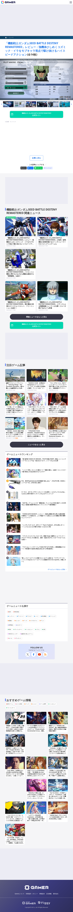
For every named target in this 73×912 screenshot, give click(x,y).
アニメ (42, 620)
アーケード (21, 616)
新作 (10, 612)
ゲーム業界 (43, 704)
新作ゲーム (10, 704)
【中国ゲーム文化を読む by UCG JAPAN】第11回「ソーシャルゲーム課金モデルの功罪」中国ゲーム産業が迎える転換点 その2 (57, 774)
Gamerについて (19, 894)
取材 (10, 629)
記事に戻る (36, 158)
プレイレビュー (10, 217)
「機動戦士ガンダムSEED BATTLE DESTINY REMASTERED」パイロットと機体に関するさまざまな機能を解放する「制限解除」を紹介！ (20, 273)
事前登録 (16, 612)
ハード (36, 616)
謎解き (10, 620)
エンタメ (18, 620)
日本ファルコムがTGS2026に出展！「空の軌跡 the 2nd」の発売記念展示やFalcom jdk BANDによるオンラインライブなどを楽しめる (36, 774)
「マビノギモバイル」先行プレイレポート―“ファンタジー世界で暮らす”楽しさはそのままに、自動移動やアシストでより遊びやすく (58, 386)
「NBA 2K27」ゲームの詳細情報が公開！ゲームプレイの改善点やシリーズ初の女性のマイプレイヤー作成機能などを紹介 (57, 410)
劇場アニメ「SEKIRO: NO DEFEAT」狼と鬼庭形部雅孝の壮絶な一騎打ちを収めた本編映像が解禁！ (58, 728)
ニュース (11, 37)
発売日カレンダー (13, 634)
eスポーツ (19, 625)
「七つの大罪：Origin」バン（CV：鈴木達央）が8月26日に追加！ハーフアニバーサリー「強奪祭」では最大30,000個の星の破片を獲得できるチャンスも (14, 842)
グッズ (25, 620)
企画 (44, 629)
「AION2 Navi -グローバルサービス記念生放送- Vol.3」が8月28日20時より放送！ (58, 817)
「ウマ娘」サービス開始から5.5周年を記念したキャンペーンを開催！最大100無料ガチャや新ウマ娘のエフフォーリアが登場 (15, 410)
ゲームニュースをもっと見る (56, 569)
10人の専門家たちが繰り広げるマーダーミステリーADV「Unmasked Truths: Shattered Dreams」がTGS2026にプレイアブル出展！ (57, 435)
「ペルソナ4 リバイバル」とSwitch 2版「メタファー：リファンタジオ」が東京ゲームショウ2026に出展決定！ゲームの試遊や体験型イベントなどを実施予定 (15, 819)
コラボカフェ (33, 620)
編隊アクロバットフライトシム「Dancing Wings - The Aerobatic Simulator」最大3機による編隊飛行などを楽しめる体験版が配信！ (15, 386)
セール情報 (19, 704)
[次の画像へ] (36, 79)
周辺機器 (44, 616)
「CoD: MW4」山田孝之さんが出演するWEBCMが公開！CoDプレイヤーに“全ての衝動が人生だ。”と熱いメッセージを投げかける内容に (15, 774)
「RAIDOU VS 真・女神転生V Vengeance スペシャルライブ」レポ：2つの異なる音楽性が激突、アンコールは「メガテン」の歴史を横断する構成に (36, 387)
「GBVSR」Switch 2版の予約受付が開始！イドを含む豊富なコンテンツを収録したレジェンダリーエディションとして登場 (15, 434)
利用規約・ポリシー (32, 894)
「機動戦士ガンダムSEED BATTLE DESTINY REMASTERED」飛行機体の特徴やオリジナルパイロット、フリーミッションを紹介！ (20, 305)
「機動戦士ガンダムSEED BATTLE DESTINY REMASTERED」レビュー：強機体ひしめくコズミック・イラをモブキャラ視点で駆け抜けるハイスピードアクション (35, 48)
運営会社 (55, 894)
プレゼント (18, 638)
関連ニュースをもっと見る (36, 317)
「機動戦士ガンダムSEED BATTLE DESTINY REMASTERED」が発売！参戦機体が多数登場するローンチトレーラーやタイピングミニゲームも (52, 241)
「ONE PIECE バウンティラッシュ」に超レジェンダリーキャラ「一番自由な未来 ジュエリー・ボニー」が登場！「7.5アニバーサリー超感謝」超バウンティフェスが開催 (36, 411)
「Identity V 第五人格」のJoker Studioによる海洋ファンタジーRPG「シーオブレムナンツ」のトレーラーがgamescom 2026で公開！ (36, 796)
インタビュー (29, 629)
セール (10, 638)
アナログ (29, 616)
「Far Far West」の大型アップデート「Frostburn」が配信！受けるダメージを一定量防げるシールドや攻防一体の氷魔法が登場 (57, 796)
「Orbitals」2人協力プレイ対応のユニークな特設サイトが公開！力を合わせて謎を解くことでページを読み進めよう (58, 750)
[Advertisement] (36, 20)
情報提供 (42, 894)
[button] (1, 104)
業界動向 (11, 625)
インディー (11, 616)
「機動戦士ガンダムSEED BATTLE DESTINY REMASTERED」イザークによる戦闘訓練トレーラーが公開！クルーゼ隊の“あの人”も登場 (52, 305)
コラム (38, 629)
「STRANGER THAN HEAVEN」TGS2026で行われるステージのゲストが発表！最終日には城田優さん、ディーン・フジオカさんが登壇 (36, 434)
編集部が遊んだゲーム (27, 634)
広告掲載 (49, 894)
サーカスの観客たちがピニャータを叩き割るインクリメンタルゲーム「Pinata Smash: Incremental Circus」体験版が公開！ (36, 729)
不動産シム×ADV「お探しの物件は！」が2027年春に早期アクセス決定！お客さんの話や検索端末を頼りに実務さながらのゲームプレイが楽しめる (15, 729)
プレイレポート (18, 629)
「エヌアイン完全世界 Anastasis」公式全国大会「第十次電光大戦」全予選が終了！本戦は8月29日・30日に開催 (36, 818)
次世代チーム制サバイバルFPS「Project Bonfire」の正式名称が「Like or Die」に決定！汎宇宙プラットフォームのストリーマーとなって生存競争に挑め (15, 752)
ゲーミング (53, 616)
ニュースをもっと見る (36, 444)
